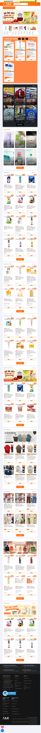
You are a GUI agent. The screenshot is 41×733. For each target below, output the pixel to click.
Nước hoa (6, 539)
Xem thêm (19, 124)
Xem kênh (34, 85)
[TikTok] (7, 688)
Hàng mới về (6, 172)
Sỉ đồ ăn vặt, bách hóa (6, 714)
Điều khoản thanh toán (27, 688)
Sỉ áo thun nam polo (15, 708)
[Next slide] (36, 17)
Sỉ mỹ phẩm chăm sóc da (6, 701)
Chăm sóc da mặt (7, 263)
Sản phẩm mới (26, 677)
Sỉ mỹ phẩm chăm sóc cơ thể (6, 703)
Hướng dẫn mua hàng (27, 680)
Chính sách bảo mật (18, 688)
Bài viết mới (7, 129)
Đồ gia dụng (6, 602)
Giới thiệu (16, 677)
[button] (16, 21)
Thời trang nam (7, 429)
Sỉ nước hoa (5, 708)
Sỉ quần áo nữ (14, 703)
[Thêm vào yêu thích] (5, 41)
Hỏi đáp (25, 685)
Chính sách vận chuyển (17, 686)
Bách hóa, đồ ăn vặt (8, 367)
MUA (9, 59)
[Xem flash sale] (2, 727)
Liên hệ (16, 690)
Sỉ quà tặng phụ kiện (15, 713)
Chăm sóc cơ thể (8, 315)
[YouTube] (9, 688)
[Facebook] (6, 688)
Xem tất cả (34, 38)
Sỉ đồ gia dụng (5, 711)
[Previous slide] (4, 17)
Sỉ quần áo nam (14, 700)
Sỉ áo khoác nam (15, 711)
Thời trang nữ (7, 491)
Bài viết (16, 680)
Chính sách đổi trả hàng (18, 683)
